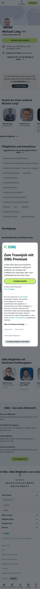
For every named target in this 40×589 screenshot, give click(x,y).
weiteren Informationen (17, 318)
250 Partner (24, 297)
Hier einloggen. (9, 289)
